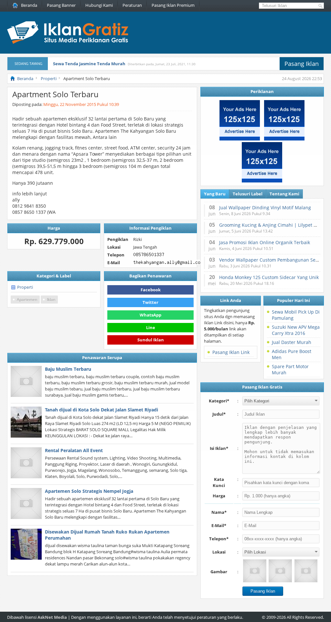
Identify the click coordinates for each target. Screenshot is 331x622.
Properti (25, 287)
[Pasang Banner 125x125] (240, 139)
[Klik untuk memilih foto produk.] (254, 570)
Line (150, 327)
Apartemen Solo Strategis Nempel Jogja (89, 491)
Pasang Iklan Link (231, 352)
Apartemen (27, 299)
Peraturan (132, 5)
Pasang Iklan (301, 63)
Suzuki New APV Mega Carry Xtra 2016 (296, 330)
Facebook (151, 290)
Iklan (51, 299)
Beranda (29, 5)
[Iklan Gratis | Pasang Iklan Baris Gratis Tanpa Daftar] (67, 42)
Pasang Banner (61, 5)
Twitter (150, 302)
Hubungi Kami (99, 5)
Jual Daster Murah (291, 342)
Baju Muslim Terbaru (68, 369)
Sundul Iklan (150, 339)
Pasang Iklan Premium (173, 5)
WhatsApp (150, 315)
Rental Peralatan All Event (74, 450)
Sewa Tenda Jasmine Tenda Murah (89, 64)
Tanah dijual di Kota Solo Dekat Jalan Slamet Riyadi (101, 410)
